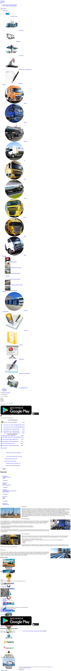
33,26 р (22, 439)
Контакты (4, 390)
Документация (5, 311)
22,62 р (22, 443)
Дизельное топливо (6, 477)
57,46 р (23, 422)
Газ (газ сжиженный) (7, 484)
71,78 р (23, 431)
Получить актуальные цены (2, 1)
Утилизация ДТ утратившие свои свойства (10, 445)
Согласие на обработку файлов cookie (5, 610)
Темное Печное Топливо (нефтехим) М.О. (10, 441)
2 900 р (22, 445)
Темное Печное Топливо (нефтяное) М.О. (10, 439)
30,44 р (22, 441)
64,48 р (23, 424)
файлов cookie (50, 666)
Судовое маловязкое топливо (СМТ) (9, 490)
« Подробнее (5, 480)
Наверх (1, 626)
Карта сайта (5, 389)
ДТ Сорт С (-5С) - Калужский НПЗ (10, 422)
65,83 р (23, 426)
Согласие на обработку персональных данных (6, 609)
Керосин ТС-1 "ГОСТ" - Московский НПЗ (12, 432)
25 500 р (22, 435)
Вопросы (4, 388)
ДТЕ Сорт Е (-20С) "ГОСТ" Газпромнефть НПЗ (13, 426)
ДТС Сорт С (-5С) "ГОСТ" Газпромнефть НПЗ (12, 424)
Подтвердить (21, 669)
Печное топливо (6, 491)
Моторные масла (6, 504)
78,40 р (23, 432)
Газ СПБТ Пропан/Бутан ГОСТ (8, 443)
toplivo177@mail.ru (6, 392)
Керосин (4, 483)
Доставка (4, 291)
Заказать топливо (3, 447)
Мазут (4, 497)
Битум (4, 498)
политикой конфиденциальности (26, 667)
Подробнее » (5, 476)
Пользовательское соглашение (4, 610)
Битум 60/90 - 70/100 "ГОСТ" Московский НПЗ (11, 437)
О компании (5, 10)
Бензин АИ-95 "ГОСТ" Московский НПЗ (11, 431)
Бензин (4, 478)
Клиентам (4, 256)
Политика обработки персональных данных (6, 609)
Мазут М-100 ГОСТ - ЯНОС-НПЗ (8, 435)
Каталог (4, 84)
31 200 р (22, 437)
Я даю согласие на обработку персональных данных (32, 630)
